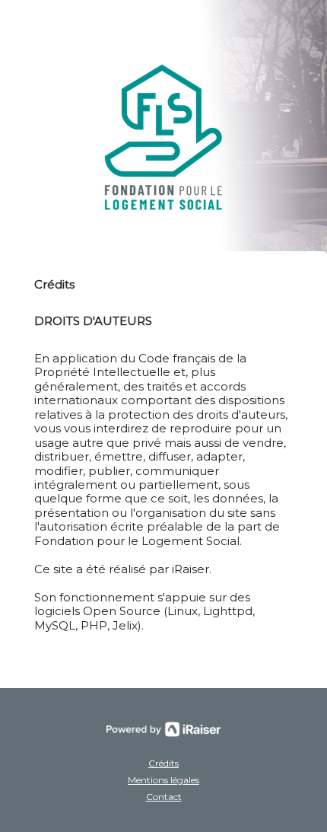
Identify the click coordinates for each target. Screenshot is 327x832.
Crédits (163, 763)
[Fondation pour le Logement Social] (163, 137)
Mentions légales (163, 780)
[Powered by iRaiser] (163, 729)
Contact (164, 796)
